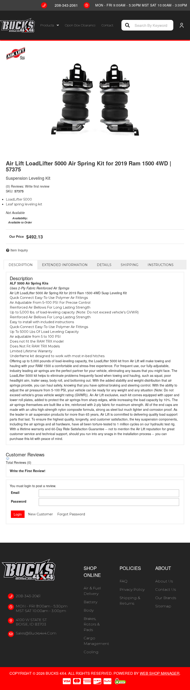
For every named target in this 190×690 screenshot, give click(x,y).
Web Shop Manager (160, 673)
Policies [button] (130, 568)
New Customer (40, 514)
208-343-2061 (28, 596)
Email (15, 492)
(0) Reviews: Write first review (27, 186)
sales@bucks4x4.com (36, 633)
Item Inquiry (19, 250)
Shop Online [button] (92, 571)
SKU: (9, 191)
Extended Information (65, 265)
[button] (49, 25)
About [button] (163, 568)
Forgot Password (71, 514)
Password (18, 501)
